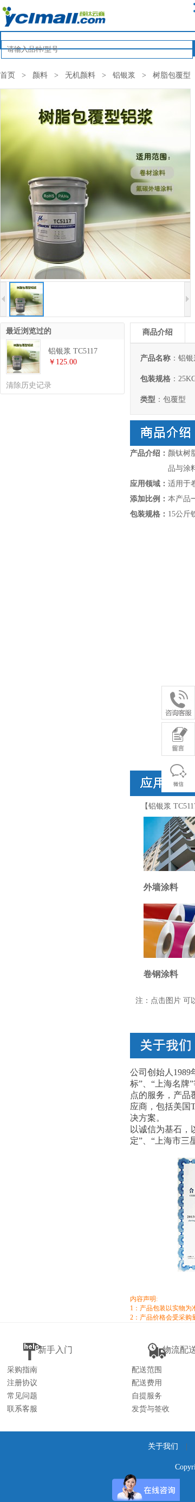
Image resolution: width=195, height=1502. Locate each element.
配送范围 (147, 1370)
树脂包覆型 (172, 75)
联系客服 (22, 1409)
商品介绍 (157, 332)
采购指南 (22, 1370)
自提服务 (147, 1396)
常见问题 (22, 1396)
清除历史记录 (28, 385)
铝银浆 (124, 75)
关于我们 (163, 1446)
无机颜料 (80, 75)
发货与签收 (151, 1409)
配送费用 (147, 1383)
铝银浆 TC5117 (73, 351)
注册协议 (22, 1383)
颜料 (40, 75)
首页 (7, 75)
